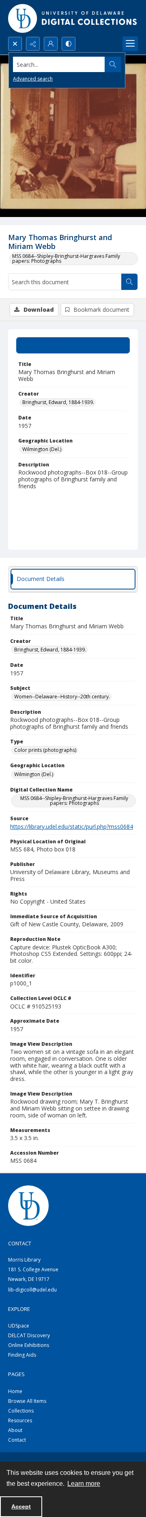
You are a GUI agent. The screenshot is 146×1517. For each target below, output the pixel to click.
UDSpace (18, 1325)
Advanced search (33, 78)
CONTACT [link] (19, 1243)
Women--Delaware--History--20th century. (62, 696)
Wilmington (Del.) (41, 449)
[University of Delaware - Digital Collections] (73, 18)
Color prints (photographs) (45, 750)
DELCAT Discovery (29, 1335)
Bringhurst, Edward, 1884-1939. (58, 402)
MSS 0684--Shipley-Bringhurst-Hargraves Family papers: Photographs (66, 258)
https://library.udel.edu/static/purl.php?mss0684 (71, 826)
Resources (20, 1420)
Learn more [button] (83, 1483)
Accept (21, 1506)
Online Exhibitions (28, 1345)
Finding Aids (22, 1354)
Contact (17, 1439)
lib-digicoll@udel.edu (32, 1289)
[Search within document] (129, 282)
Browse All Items (27, 1401)
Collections (21, 1410)
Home (15, 1391)
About (15, 1430)
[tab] (73, 345)
